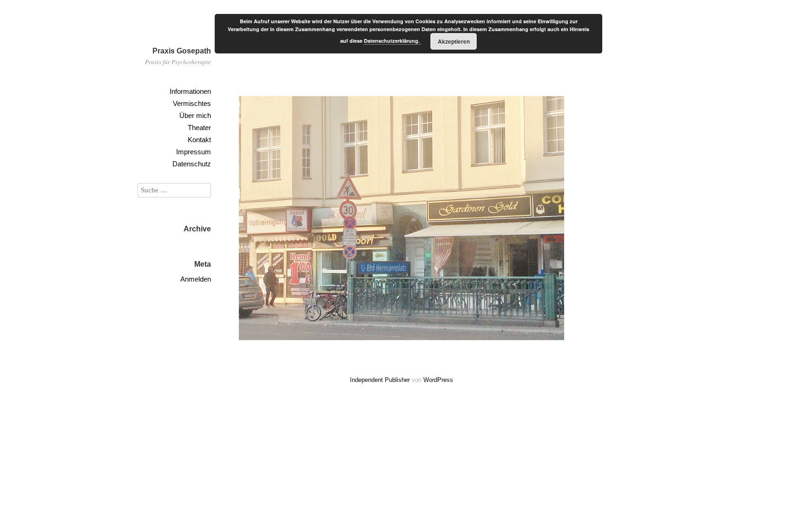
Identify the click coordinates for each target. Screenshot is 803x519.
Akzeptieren (454, 41)
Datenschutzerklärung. (392, 40)
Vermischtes (192, 103)
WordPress (438, 379)
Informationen (190, 91)
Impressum (193, 152)
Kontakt (199, 140)
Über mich (195, 115)
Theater (199, 127)
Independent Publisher (380, 379)
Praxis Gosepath (181, 51)
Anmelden (195, 279)
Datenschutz (191, 164)
